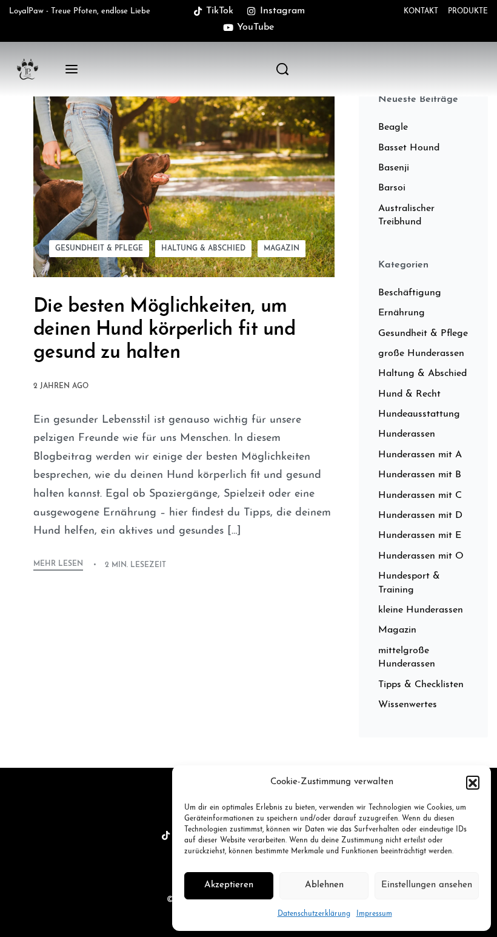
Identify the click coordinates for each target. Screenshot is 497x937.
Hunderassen (406, 434)
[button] (473, 782)
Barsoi (391, 188)
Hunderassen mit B (419, 475)
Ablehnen (324, 885)
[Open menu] (71, 69)
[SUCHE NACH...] (282, 69)
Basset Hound (408, 148)
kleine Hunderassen (420, 610)
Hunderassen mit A (420, 455)
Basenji (393, 168)
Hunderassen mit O (421, 556)
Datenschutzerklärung (314, 914)
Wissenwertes (407, 705)
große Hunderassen (421, 353)
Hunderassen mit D (420, 515)
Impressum (374, 914)
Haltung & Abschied (203, 248)
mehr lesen (58, 564)
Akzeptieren (228, 885)
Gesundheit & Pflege (99, 248)
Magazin (281, 248)
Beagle (393, 127)
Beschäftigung (409, 293)
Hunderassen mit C (420, 495)
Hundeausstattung (419, 414)
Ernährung (401, 313)
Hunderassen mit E (419, 535)
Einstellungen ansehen (426, 885)
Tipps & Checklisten (421, 685)
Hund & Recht (409, 394)
